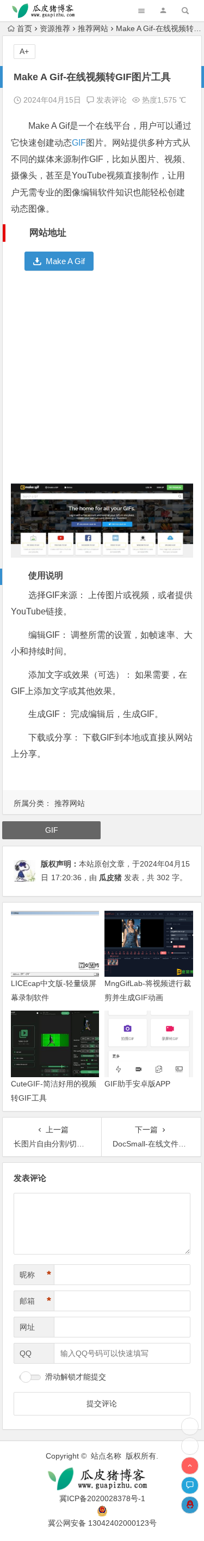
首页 (24, 28)
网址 (27, 1327)
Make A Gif (65, 261)
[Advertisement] (102, 381)
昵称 (35, 1275)
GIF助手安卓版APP (137, 1083)
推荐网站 (93, 28)
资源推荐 (55, 28)
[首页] (190, 1446)
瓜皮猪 (110, 877)
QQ (26, 1353)
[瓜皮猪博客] (102, 1479)
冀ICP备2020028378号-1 (102, 1498)
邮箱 (35, 1301)
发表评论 (110, 99)
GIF (79, 142)
